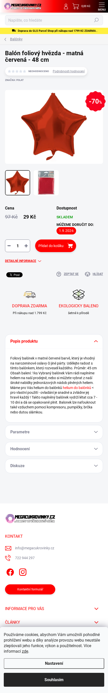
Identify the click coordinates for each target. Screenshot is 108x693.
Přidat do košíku (51, 246)
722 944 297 (25, 558)
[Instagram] (22, 571)
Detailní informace (20, 261)
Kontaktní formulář (30, 589)
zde (25, 651)
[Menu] (101, 6)
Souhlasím (54, 679)
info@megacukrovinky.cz (34, 548)
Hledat (96, 20)
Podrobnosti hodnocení (69, 71)
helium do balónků (77, 388)
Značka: (14, 80)
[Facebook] (9, 571)
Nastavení (54, 663)
